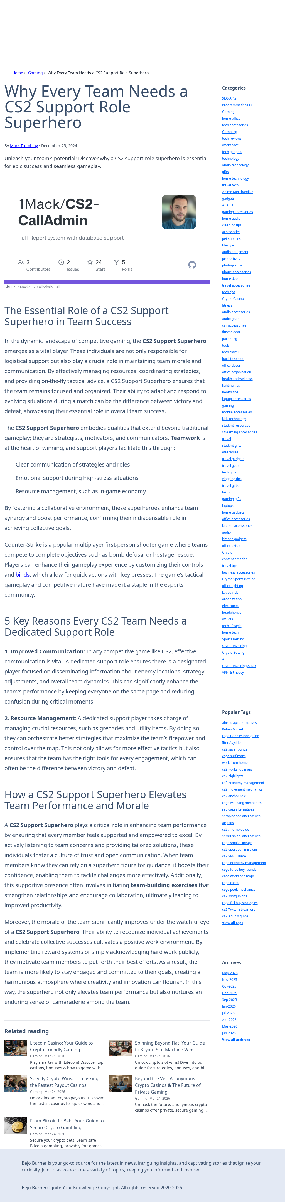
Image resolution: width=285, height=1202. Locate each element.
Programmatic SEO (237, 105)
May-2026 (230, 973)
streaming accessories (239, 432)
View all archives (236, 1039)
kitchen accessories (237, 525)
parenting (229, 338)
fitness (227, 305)
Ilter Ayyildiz (231, 742)
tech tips (228, 292)
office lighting (232, 585)
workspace (230, 145)
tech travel (230, 352)
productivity (231, 258)
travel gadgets (233, 458)
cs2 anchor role (234, 796)
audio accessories (236, 312)
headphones (231, 612)
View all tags (232, 922)
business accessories (238, 572)
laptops (228, 505)
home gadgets (233, 512)
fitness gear (231, 332)
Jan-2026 (229, 1006)
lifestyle (228, 245)
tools (226, 345)
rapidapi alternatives (238, 809)
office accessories (236, 519)
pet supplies (231, 238)
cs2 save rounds (234, 749)
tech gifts (229, 472)
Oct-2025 (229, 986)
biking (226, 492)
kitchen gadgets (234, 539)
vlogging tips (232, 479)
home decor (231, 278)
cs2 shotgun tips (234, 896)
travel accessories (236, 285)
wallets (227, 619)
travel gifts (230, 485)
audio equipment (235, 252)
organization (232, 599)
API (224, 659)
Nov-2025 (229, 979)
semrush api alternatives (241, 836)
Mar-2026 (229, 1026)
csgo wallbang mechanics (242, 802)
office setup (231, 545)
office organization (236, 372)
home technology (235, 178)
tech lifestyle (232, 625)
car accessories (234, 325)
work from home (235, 762)
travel (226, 438)
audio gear (230, 318)
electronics (230, 605)
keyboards (230, 592)
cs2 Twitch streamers (238, 909)
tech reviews (232, 138)
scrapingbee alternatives (241, 816)
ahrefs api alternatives (239, 722)
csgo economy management (244, 862)
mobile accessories (237, 412)
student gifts (231, 445)
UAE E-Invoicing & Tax (239, 665)
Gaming (35, 72)
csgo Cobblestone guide (240, 736)
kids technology (234, 418)
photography (232, 265)
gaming (228, 405)
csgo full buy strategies (240, 902)
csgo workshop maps (238, 876)
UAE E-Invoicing (234, 645)
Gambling (229, 131)
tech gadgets (232, 151)
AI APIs (227, 205)
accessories (231, 231)
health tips (230, 392)
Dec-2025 (229, 993)
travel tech (230, 185)
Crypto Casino (233, 298)
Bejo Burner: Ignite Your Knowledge (118, 20)
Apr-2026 (229, 1019)
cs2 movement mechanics (242, 789)
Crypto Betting (233, 652)
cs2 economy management (243, 782)
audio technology (235, 165)
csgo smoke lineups (237, 842)
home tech (230, 632)
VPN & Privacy (233, 672)
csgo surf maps (234, 756)
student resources (236, 425)
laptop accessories (236, 398)
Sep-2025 (229, 999)
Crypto (227, 552)
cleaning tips (232, 225)
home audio (231, 218)
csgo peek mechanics (238, 889)
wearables (230, 452)
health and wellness (237, 378)
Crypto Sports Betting (238, 579)
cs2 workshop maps (237, 769)
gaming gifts (231, 499)
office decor (231, 365)
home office (231, 118)
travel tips (229, 565)
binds (23, 574)
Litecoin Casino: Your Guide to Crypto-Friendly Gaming (61, 1046)
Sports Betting (233, 639)
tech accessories (235, 125)
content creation (234, 559)
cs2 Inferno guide (235, 829)
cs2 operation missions (240, 849)
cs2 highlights (232, 776)
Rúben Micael (232, 729)
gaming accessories (237, 211)
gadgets (228, 198)
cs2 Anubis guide (235, 916)
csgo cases (230, 882)
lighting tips (231, 385)
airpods (228, 822)
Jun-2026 (229, 1033)
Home (17, 72)
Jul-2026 (228, 1013)
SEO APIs (229, 98)
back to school (233, 358)
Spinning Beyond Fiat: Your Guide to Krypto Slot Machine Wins (170, 1046)
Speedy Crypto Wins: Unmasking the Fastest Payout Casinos (64, 1081)
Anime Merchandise (237, 191)
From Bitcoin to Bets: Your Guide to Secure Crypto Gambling (67, 1124)
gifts (225, 171)
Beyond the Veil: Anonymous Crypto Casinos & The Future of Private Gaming (168, 1085)
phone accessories (236, 272)
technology (230, 158)
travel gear (230, 465)
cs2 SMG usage (234, 856)
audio (226, 532)
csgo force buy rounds (239, 869)
